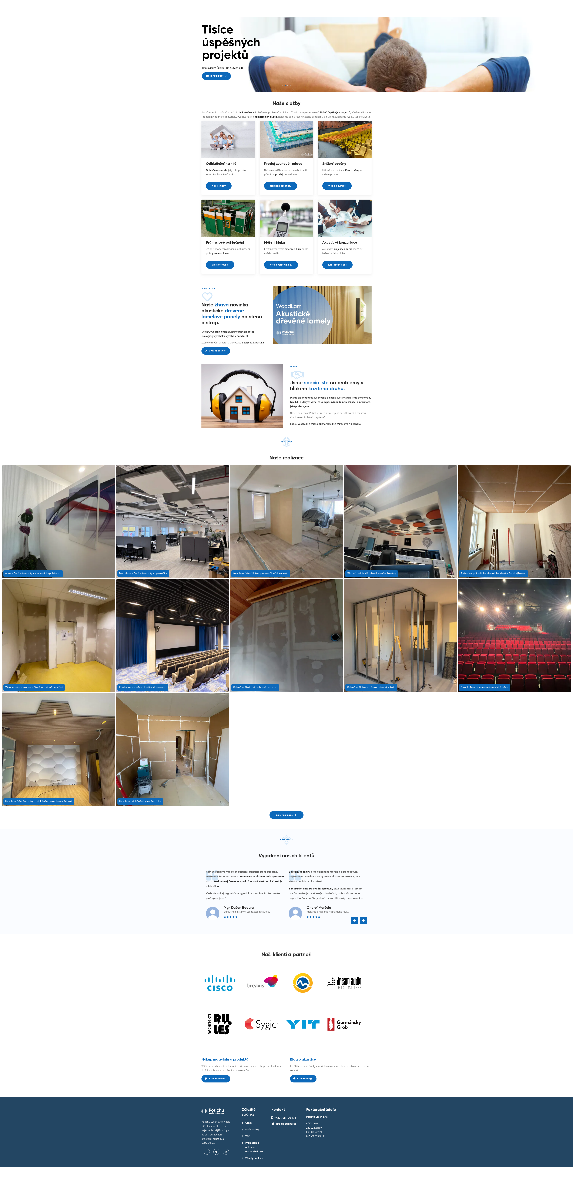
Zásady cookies (254, 1158)
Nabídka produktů (280, 186)
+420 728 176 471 (285, 1117)
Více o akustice (337, 186)
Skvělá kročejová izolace (220, 63)
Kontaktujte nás (337, 265)
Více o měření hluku (281, 265)
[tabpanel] (286, 54)
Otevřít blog (304, 1079)
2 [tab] (285, 85)
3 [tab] (287, 85)
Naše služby (219, 186)
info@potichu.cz (285, 1123)
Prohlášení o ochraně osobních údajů (254, 1147)
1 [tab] (282, 85)
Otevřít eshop (217, 1079)
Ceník (248, 1122)
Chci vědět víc (216, 351)
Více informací (220, 265)
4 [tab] (290, 85)
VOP (247, 1136)
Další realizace (284, 815)
